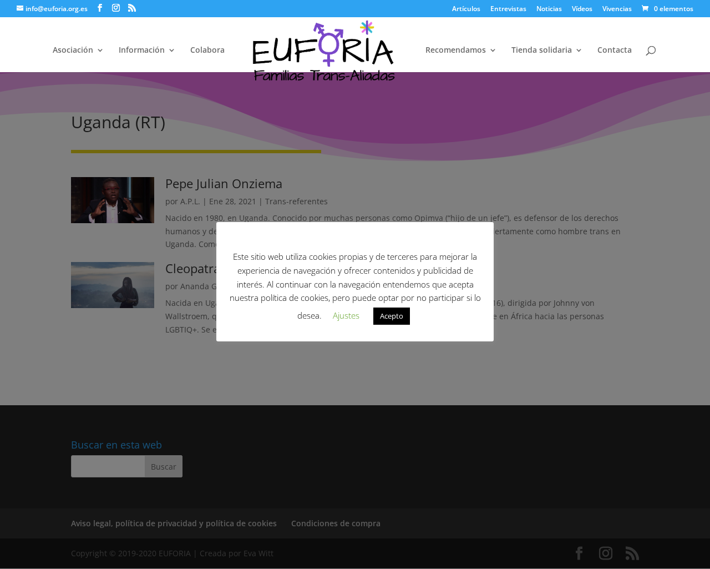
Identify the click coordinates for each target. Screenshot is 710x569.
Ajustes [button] (346, 315)
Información (142, 50)
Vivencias (617, 9)
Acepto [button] (391, 316)
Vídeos (582, 9)
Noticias (549, 9)
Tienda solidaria (541, 50)
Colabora (207, 50)
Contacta (614, 50)
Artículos (466, 9)
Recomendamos (455, 50)
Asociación (73, 50)
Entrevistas (508, 9)
